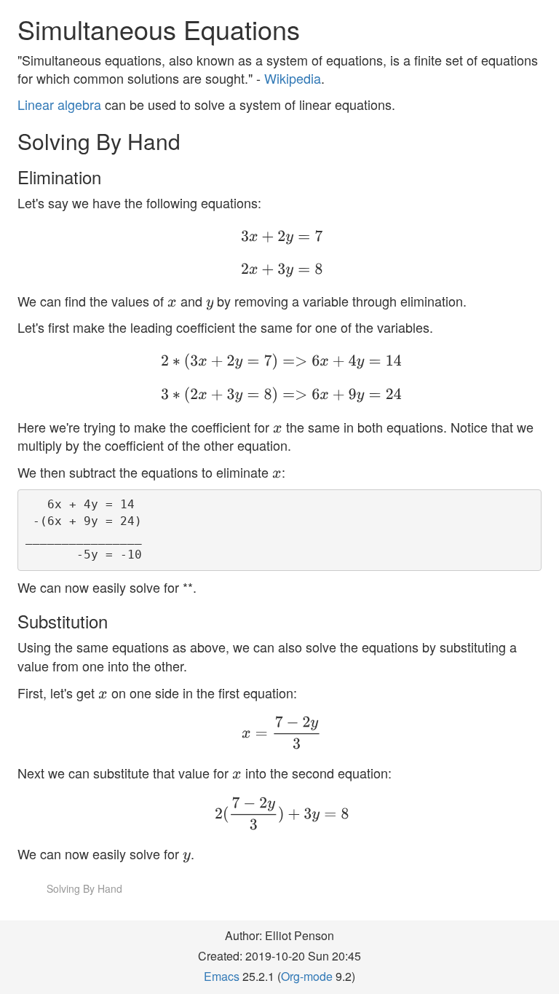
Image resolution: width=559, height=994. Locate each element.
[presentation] (249, 235)
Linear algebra (59, 104)
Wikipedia (292, 77)
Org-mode (307, 976)
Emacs (221, 976)
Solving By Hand (84, 888)
